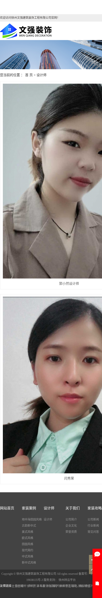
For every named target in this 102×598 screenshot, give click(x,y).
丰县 (42, 586)
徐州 (29, 586)
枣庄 (87, 586)
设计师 (41, 75)
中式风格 (27, 556)
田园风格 (27, 544)
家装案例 (29, 508)
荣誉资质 (71, 532)
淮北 (74, 586)
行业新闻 (93, 525)
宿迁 (68, 586)
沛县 (49, 586)
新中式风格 (29, 562)
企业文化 (71, 525)
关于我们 (72, 508)
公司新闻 (93, 519)
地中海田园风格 (32, 519)
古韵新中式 (29, 525)
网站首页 (7, 508)
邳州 (62, 586)
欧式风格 (27, 538)
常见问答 (93, 532)
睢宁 (55, 586)
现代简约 (27, 550)
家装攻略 (95, 508)
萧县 (81, 586)
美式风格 (27, 532)
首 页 (29, 75)
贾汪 (36, 586)
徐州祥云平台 (67, 580)
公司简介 (71, 519)
